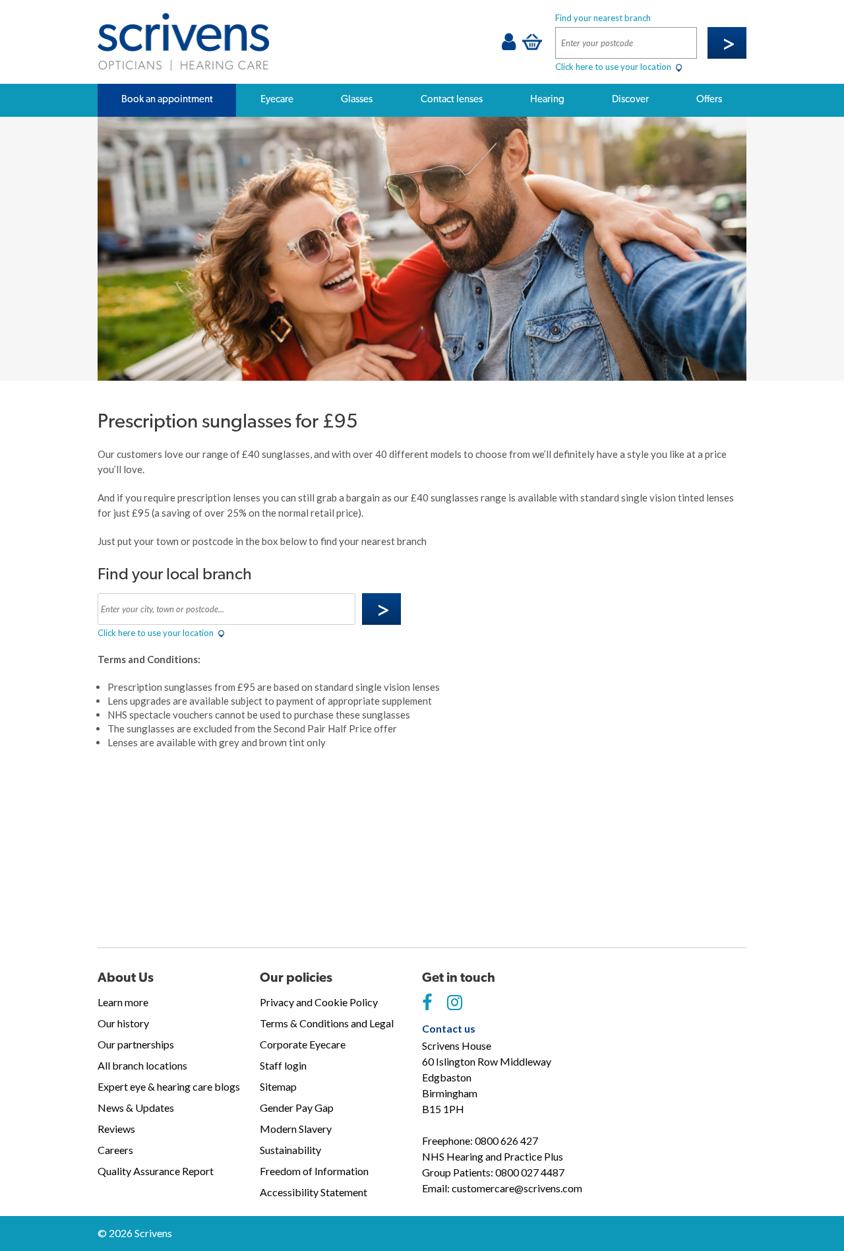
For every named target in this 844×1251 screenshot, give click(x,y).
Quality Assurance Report (156, 1171)
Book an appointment (167, 99)
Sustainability (290, 1149)
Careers (115, 1149)
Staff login (283, 1065)
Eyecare (276, 99)
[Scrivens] (183, 42)
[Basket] (532, 41)
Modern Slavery (296, 1128)
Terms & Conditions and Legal (327, 1023)
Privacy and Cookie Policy (319, 1002)
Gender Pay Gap (297, 1107)
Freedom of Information (314, 1171)
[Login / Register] (509, 45)
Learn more (123, 1002)
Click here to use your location (614, 66)
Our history (123, 1023)
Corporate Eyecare (303, 1044)
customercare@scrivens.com (517, 1188)
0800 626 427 (506, 1140)
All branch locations (142, 1065)
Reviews (116, 1128)
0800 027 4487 (529, 1172)
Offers (709, 99)
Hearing (547, 99)
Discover (630, 99)
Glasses (357, 99)
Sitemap (278, 1086)
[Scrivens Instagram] (454, 1003)
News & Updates (136, 1107)
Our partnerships (136, 1044)
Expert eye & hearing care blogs (169, 1086)
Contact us (448, 1028)
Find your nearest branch (603, 18)
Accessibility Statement (313, 1192)
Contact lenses (452, 99)
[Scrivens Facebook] (427, 1003)
